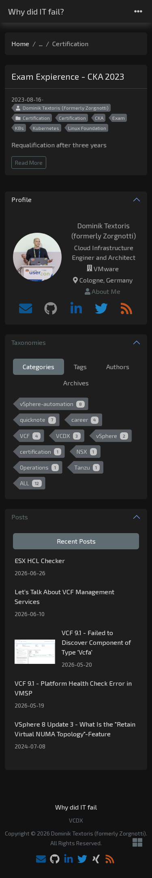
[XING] (96, 859)
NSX (85, 451)
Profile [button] (21, 199)
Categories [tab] (38, 366)
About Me (106, 291)
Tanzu (85, 467)
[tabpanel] (76, 445)
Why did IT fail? (36, 11)
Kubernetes (46, 128)
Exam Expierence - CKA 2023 (67, 76)
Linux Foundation (87, 128)
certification (39, 451)
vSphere (110, 435)
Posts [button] (19, 517)
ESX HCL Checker (40, 560)
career (83, 419)
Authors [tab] (117, 366)
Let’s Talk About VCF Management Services (64, 596)
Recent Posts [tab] (76, 541)
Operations (38, 467)
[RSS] (126, 308)
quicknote (36, 419)
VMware (106, 268)
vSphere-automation (51, 403)
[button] (137, 843)
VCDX (67, 435)
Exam (118, 118)
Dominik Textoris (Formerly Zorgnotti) (66, 108)
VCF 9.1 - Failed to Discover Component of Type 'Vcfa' (96, 642)
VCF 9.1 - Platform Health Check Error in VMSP (73, 688)
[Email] (25, 308)
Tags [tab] (80, 366)
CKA (99, 118)
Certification (36, 118)
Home (20, 43)
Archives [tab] (76, 383)
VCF (29, 435)
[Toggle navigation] (138, 11)
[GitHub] (50, 308)
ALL (29, 483)
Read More (29, 162)
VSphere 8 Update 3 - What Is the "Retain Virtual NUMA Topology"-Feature (75, 729)
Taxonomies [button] (28, 342)
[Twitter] (101, 308)
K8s (19, 128)
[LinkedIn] (76, 308)
